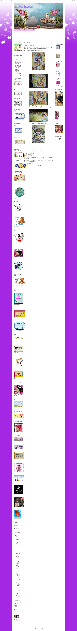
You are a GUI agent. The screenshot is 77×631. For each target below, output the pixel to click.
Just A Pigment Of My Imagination (59, 71)
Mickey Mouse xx (17, 566)
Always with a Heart (59, 44)
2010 (16, 606)
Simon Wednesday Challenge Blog (18, 62)
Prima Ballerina (18, 594)
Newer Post (27, 170)
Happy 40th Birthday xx (18, 554)
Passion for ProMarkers (17, 70)
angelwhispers (24, 6)
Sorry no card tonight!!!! (18, 575)
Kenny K (25, 149)
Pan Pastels (26, 153)
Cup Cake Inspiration (27, 150)
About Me (20, 29)
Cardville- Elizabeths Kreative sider (59, 61)
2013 (16, 528)
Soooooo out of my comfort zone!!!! (17, 570)
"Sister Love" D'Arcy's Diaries (18, 584)
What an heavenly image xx (18, 558)
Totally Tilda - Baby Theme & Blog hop (17, 545)
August (17, 537)
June (17, 540)
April (17, 599)
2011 (16, 605)
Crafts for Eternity (27, 151)
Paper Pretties (26, 152)
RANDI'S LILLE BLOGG (58, 52)
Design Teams (26, 29)
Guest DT (32, 29)
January (17, 603)
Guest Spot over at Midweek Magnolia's (18, 579)
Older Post (50, 170)
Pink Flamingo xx (18, 596)
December (18, 531)
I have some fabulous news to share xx (18, 562)
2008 (16, 609)
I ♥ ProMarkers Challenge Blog (18, 66)
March (17, 600)
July (17, 539)
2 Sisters (26, 154)
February (17, 602)
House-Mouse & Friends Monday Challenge (18, 58)
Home (16, 29)
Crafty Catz (26, 155)
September (18, 535)
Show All (21, 75)
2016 (16, 524)
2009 (16, 608)
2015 (16, 525)
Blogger (43, 628)
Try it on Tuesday (18, 73)
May (17, 542)
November (18, 532)
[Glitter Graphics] (58, 138)
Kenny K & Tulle (18, 587)
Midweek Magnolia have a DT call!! (18, 550)
